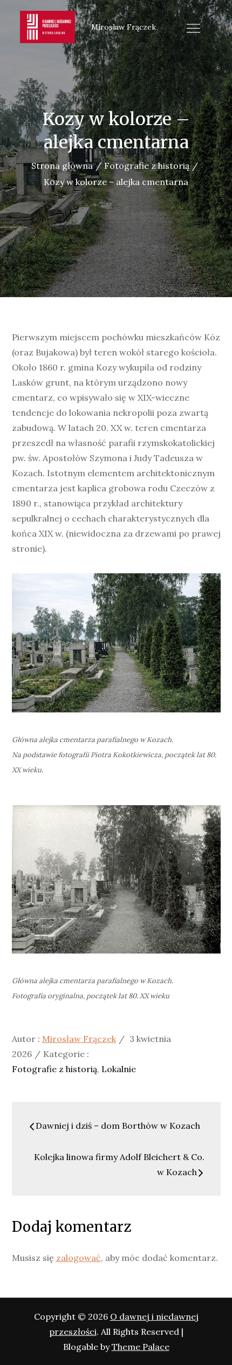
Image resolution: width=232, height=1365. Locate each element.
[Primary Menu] (194, 28)
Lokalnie (118, 1069)
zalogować (78, 1257)
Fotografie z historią (54, 1069)
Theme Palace (140, 1346)
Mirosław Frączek (79, 1038)
